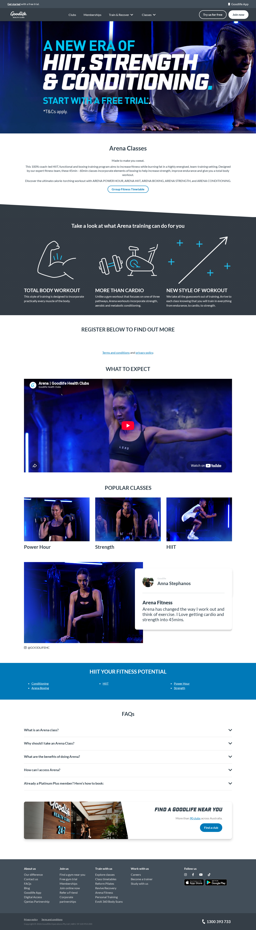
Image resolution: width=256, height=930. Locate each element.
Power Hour (182, 683)
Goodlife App (240, 4)
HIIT (106, 683)
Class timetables (105, 879)
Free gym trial (68, 879)
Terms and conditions (116, 352)
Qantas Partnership (36, 901)
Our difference (33, 874)
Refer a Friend (69, 892)
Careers (136, 874)
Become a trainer (142, 879)
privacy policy (144, 352)
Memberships (92, 14)
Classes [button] (147, 14)
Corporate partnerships (68, 899)
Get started (13, 4)
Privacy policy (31, 919)
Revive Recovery (105, 888)
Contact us (31, 879)
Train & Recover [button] (119, 14)
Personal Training (106, 897)
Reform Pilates (104, 883)
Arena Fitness (104, 892)
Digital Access (33, 897)
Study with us (139, 883)
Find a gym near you (72, 874)
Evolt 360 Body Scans (109, 901)
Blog (27, 888)
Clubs (72, 14)
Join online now (70, 888)
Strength (179, 688)
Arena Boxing (40, 688)
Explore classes (105, 874)
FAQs (27, 883)
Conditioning (40, 683)
